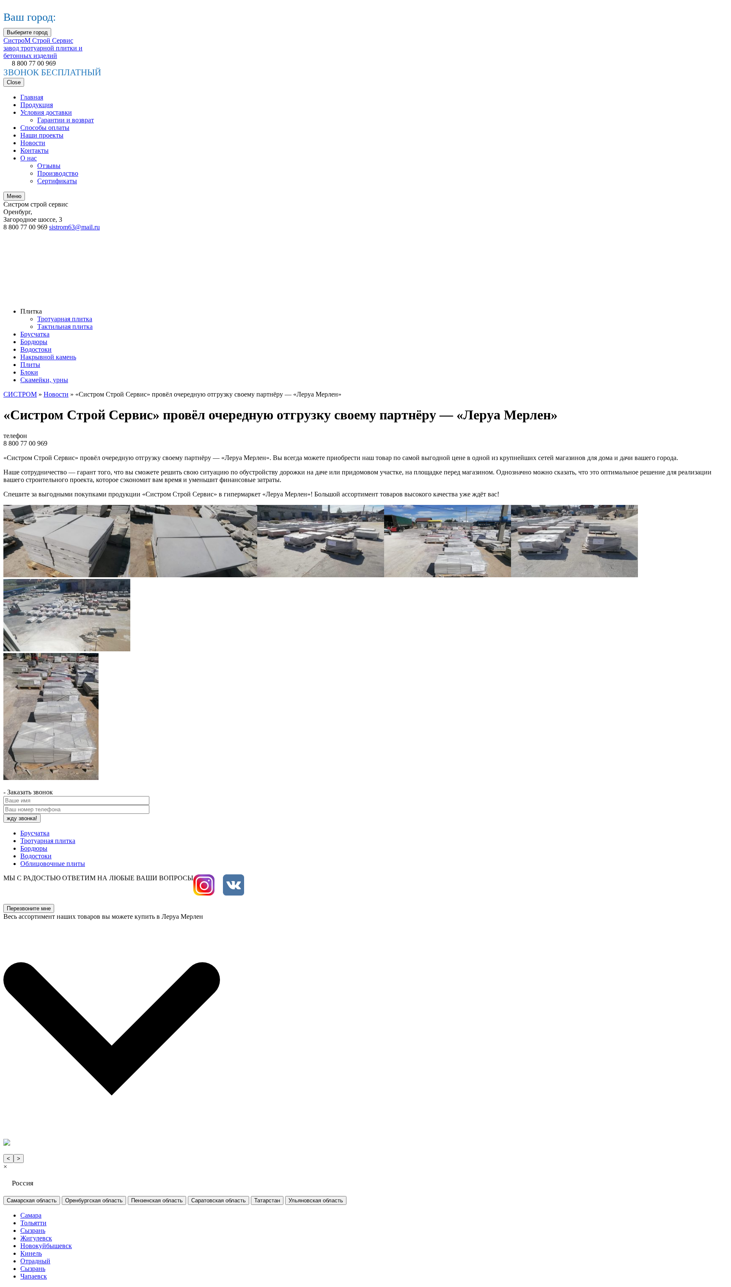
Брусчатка (34, 334)
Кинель (31, 1253)
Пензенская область (157, 1200)
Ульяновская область (316, 1200)
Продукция (36, 104)
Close (14, 82)
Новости (32, 142)
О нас (28, 158)
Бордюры (33, 341)
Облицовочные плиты (52, 863)
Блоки (29, 372)
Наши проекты (41, 135)
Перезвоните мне (29, 908)
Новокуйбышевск (46, 1245)
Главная (31, 97)
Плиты (30, 364)
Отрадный (35, 1261)
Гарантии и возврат (65, 120)
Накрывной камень (48, 357)
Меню (14, 196)
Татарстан (267, 1200)
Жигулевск (36, 1238)
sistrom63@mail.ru (74, 227)
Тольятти (33, 1222)
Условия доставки (46, 112)
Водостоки (36, 349)
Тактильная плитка (65, 326)
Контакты (34, 150)
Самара (30, 1215)
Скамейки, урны (44, 379)
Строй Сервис (42, 48)
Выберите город (27, 32)
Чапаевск (33, 1276)
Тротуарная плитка (64, 318)
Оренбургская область (94, 1200)
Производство (57, 173)
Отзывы (48, 165)
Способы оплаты (44, 127)
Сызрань (32, 1230)
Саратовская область (218, 1200)
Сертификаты (57, 181)
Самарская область (32, 1200)
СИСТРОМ (20, 394)
